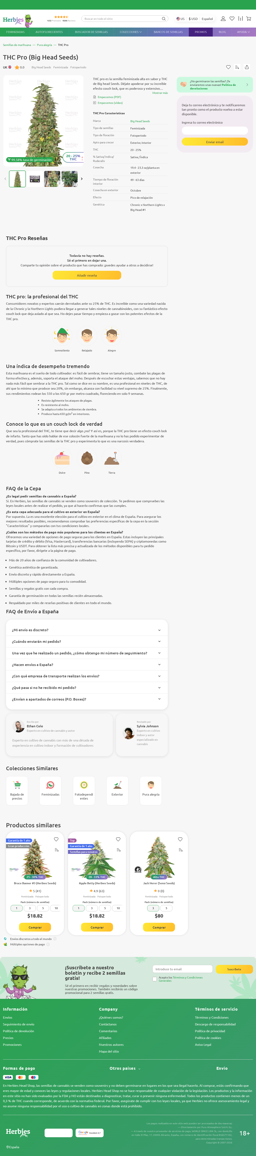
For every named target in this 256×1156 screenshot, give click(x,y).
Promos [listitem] (201, 32)
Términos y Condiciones (212, 1017)
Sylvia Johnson (148, 726)
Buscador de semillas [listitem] (91, 32)
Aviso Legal (203, 1044)
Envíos (7, 1017)
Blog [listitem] (222, 32)
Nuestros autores (111, 1044)
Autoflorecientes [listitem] (49, 32)
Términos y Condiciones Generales (181, 978)
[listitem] (224, 18)
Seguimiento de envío (18, 1024)
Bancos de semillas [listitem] (168, 32)
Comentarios (108, 1031)
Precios (8, 1038)
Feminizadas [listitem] (15, 32)
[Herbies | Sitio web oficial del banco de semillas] (22, 21)
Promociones (12, 1044)
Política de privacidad (210, 1031)
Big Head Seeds (140, 121)
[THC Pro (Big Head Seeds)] (43, 121)
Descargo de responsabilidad (215, 1024)
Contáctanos (108, 1024)
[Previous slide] (5, 179)
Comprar (35, 927)
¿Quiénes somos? (111, 1017)
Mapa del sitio (109, 1051)
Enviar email (215, 142)
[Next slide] (81, 179)
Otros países (123, 1068)
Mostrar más (160, 92)
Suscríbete (234, 969)
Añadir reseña (87, 275)
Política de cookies (208, 1038)
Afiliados (105, 1038)
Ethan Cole (35, 726)
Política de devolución (18, 1031)
